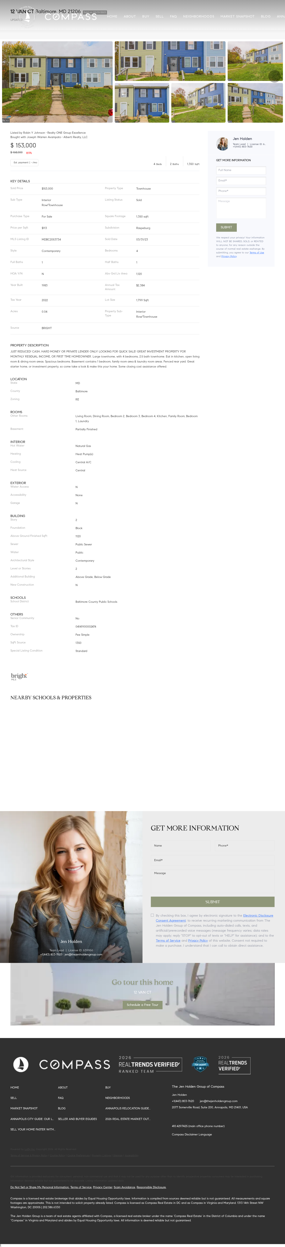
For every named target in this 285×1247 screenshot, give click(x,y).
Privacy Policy (229, 256)
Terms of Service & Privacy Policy (29, 1155)
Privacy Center (102, 1187)
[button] (27, 16)
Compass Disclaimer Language (192, 1134)
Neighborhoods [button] (198, 16)
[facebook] (175, 1117)
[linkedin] (183, 1117)
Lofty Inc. (30, 1149)
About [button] (130, 16)
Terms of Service (168, 940)
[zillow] (200, 1117)
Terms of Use (257, 253)
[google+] (242, 1117)
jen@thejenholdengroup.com (218, 1101)
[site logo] (154, 1060)
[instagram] (217, 1117)
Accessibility (132, 1155)
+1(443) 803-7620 (242, 147)
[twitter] (192, 1117)
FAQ (173, 16)
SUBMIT (213, 901)
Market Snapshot (238, 16)
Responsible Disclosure (151, 1187)
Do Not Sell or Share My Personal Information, (39, 1187)
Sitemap (117, 1155)
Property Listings (101, 1155)
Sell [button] (160, 16)
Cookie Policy (57, 1155)
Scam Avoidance (124, 1187)
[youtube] (225, 1117)
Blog (265, 16)
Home (112, 16)
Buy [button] (145, 16)
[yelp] (208, 1117)
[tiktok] (233, 1117)
